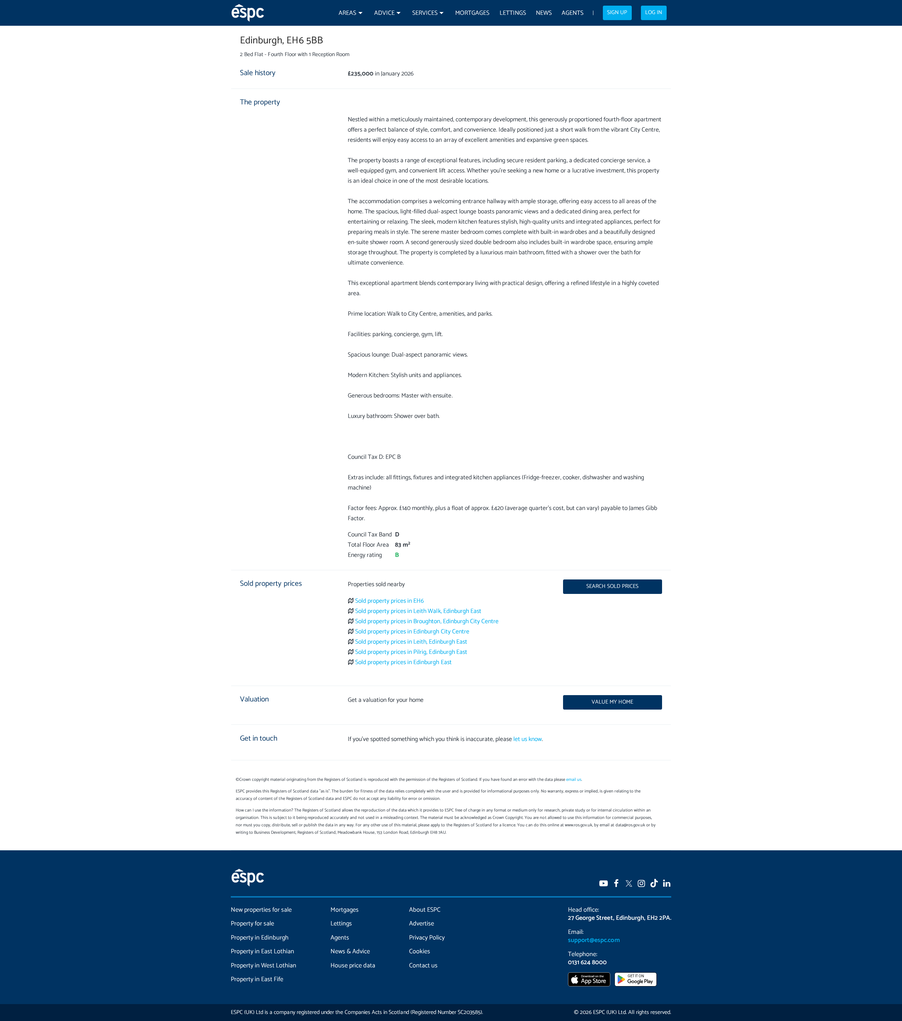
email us (573, 779)
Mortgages (472, 13)
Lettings (513, 13)
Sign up (617, 12)
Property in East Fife (257, 979)
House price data (352, 965)
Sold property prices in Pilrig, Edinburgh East (411, 652)
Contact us (423, 965)
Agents (572, 13)
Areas (347, 13)
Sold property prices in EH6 (389, 601)
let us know (527, 739)
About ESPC (424, 910)
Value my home (612, 702)
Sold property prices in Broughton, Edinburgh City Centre (427, 621)
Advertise (421, 923)
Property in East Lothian (263, 951)
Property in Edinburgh (260, 937)
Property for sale (252, 923)
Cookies (419, 951)
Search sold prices (612, 586)
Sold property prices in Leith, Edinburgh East (411, 642)
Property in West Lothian (264, 965)
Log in (653, 12)
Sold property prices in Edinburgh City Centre (412, 632)
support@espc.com (593, 940)
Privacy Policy (427, 937)
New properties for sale (261, 910)
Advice (384, 13)
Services (425, 13)
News (544, 13)
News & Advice (350, 951)
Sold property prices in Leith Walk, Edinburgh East (418, 611)
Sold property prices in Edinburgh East (403, 662)
